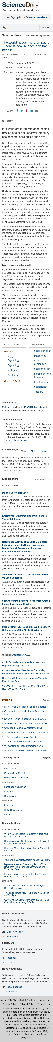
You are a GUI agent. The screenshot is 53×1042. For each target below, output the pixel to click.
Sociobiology (40, 386)
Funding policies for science (42, 375)
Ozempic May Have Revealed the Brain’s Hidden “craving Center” (25, 875)
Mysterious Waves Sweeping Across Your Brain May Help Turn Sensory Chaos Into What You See (25, 867)
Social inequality (42, 350)
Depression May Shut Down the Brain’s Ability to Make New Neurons (27, 842)
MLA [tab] (23, 451)
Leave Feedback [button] (14, 986)
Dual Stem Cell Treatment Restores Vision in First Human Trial (24, 679)
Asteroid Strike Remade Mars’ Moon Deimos (26, 723)
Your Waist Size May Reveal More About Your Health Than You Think (25, 687)
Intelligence (13, 370)
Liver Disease (11, 768)
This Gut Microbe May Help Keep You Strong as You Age (26, 894)
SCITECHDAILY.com (22, 655)
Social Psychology (13, 358)
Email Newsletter (14, 931)
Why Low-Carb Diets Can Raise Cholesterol (26, 732)
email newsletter (39, 17)
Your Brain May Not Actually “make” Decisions (27, 859)
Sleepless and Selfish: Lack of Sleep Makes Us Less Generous (25, 576)
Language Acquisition (15, 786)
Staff (21, 1000)
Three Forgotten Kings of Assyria (20, 737)
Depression (10, 796)
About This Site (9, 1000)
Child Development (14, 809)
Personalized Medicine (15, 773)
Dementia (9, 791)
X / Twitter (11, 962)
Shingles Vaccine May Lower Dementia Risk (26, 750)
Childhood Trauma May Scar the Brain (23, 727)
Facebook (11, 957)
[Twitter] (22, 110)
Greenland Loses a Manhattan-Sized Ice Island (24, 712)
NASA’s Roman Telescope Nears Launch (25, 718)
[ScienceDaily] (20, 5)
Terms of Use (44, 1004)
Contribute (32, 1000)
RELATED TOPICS (11, 344)
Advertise (45, 1000)
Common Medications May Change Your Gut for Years (26, 849)
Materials (6, 407)
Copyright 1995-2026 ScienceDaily (21, 1008)
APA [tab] (33, 451)
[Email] (36, 110)
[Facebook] (17, 110)
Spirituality (13, 375)
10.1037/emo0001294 (17, 440)
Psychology (13, 365)
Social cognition (42, 368)
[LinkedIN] (31, 110)
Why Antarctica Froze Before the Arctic (23, 745)
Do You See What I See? (15, 492)
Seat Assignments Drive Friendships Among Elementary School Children (26, 602)
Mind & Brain (10, 351)
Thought (38, 391)
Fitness (8, 814)
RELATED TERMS (38, 344)
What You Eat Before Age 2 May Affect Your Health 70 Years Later (26, 835)
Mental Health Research (16, 777)
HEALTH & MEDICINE (10, 763)
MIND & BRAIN (8, 782)
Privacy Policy (9, 1004)
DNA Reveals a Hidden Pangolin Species (25, 706)
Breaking (7, 699)
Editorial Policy (27, 1004)
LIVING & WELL (8, 800)
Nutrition (8, 805)
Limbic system (41, 382)
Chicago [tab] (44, 451)
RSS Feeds (12, 936)
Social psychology (40, 362)
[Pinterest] (27, 110)
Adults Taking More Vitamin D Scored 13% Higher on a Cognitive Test (23, 664)
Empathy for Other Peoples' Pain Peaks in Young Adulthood (24, 517)
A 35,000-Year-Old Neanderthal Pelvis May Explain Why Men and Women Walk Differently (25, 672)
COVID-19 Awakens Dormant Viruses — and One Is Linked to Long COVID (26, 901)
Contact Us (12, 991)
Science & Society (13, 381)
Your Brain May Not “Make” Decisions (23, 741)
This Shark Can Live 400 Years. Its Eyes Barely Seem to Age (24, 887)
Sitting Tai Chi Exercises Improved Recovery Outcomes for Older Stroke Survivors (26, 628)
